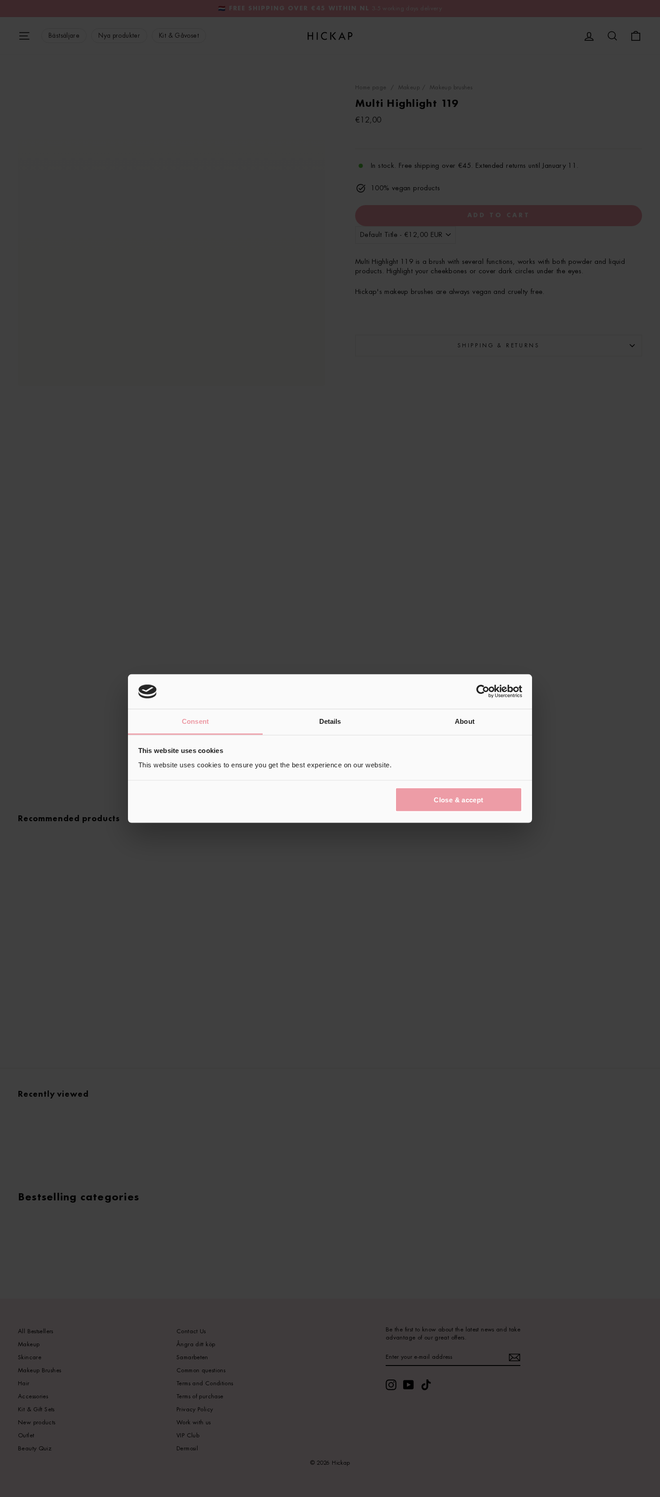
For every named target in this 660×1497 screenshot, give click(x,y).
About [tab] (465, 721)
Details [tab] (330, 721)
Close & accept (458, 800)
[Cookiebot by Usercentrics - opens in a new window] (483, 691)
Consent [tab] (195, 721)
